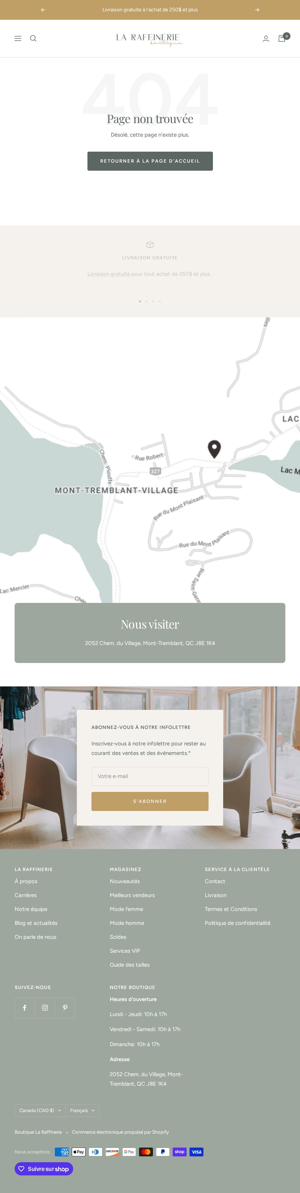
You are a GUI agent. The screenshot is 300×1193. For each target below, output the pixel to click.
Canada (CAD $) (36, 1110)
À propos (26, 881)
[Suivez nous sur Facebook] (25, 1008)
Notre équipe (31, 909)
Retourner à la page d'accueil (150, 161)
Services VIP (125, 951)
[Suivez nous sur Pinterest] (65, 1008)
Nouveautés (125, 881)
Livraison (215, 895)
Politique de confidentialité (237, 923)
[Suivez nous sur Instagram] (45, 1008)
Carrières (26, 895)
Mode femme (126, 909)
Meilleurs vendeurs (132, 895)
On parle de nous (35, 937)
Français (79, 1110)
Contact (215, 881)
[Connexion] (266, 39)
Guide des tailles (130, 965)
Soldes (118, 937)
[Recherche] (33, 38)
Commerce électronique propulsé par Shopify (120, 1132)
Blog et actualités (36, 923)
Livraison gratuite (108, 274)
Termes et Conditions (231, 909)
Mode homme (127, 923)
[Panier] (281, 38)
